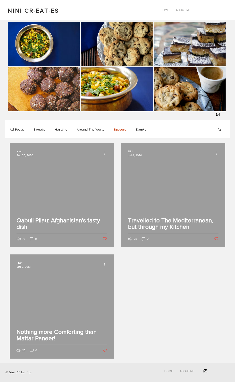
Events (141, 129)
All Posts (17, 129)
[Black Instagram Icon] (205, 371)
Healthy (60, 129)
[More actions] (106, 153)
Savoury (120, 129)
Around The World (90, 129)
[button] (219, 129)
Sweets (39, 129)
